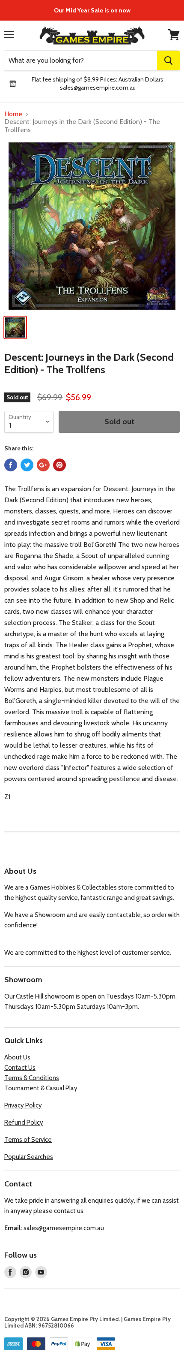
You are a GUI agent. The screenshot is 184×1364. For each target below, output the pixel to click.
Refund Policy (23, 1122)
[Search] (168, 60)
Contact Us (20, 1067)
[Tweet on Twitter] (27, 465)
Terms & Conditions (31, 1078)
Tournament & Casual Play (40, 1088)
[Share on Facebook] (10, 465)
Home (13, 114)
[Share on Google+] (43, 465)
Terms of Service (28, 1140)
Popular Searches (28, 1157)
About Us (17, 1057)
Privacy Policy (23, 1105)
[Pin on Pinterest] (59, 465)
